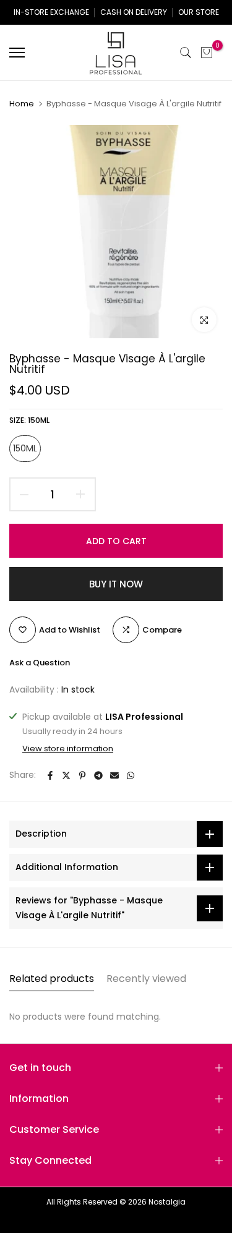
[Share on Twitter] (66, 775)
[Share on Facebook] (50, 775)
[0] (206, 52)
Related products (51, 978)
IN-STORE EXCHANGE (51, 12)
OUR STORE (198, 12)
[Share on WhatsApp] (130, 775)
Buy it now (116, 584)
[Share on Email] (114, 775)
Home (21, 103)
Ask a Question (39, 662)
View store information (67, 748)
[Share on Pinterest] (82, 775)
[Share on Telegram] (98, 775)
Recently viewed (146, 978)
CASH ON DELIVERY (133, 12)
